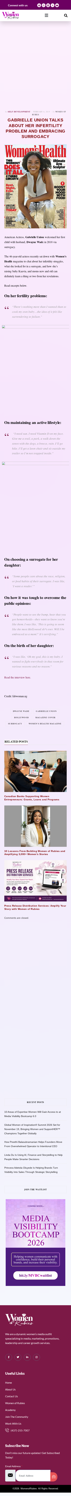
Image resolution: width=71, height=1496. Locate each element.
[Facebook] (39, 5)
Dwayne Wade (21, 711)
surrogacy (15, 723)
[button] (46, 15)
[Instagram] (43, 5)
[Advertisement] (35, 66)
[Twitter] (17, 1357)
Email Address (13, 1466)
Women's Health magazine (45, 723)
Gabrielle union (46, 711)
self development (19, 111)
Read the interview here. (17, 677)
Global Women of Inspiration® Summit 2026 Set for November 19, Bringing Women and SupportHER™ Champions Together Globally (32, 1129)
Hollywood (21, 717)
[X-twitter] (52, 5)
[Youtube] (57, 5)
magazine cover (45, 717)
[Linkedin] (48, 5)
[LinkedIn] (27, 1357)
